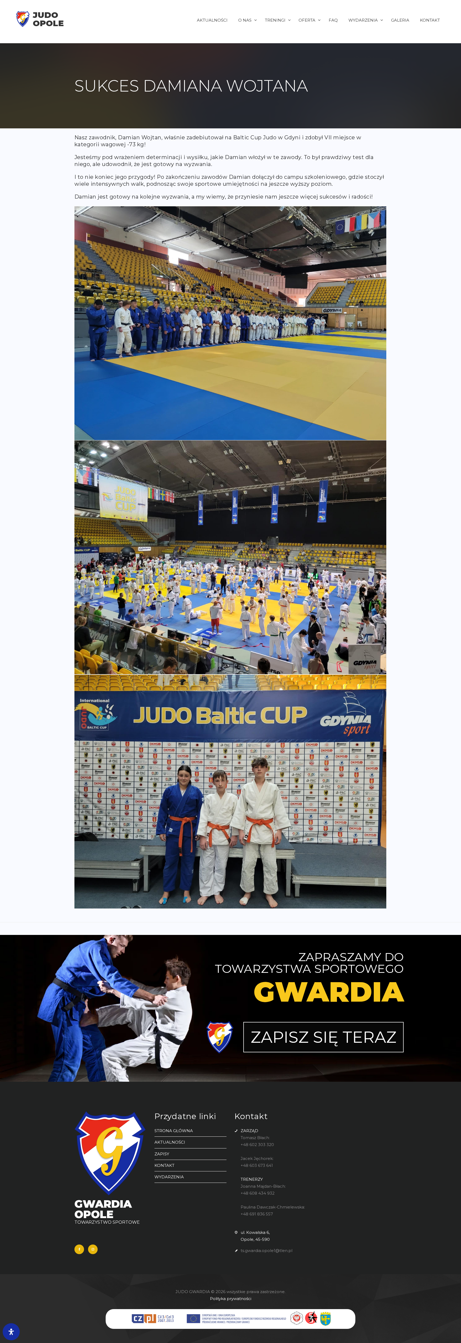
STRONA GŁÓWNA (173, 1130)
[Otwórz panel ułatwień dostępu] (11, 1331)
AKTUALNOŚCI (169, 1142)
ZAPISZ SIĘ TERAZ (323, 1037)
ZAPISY (161, 1153)
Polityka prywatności (230, 1298)
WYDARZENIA (169, 1176)
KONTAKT (164, 1165)
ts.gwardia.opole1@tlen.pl (266, 1250)
